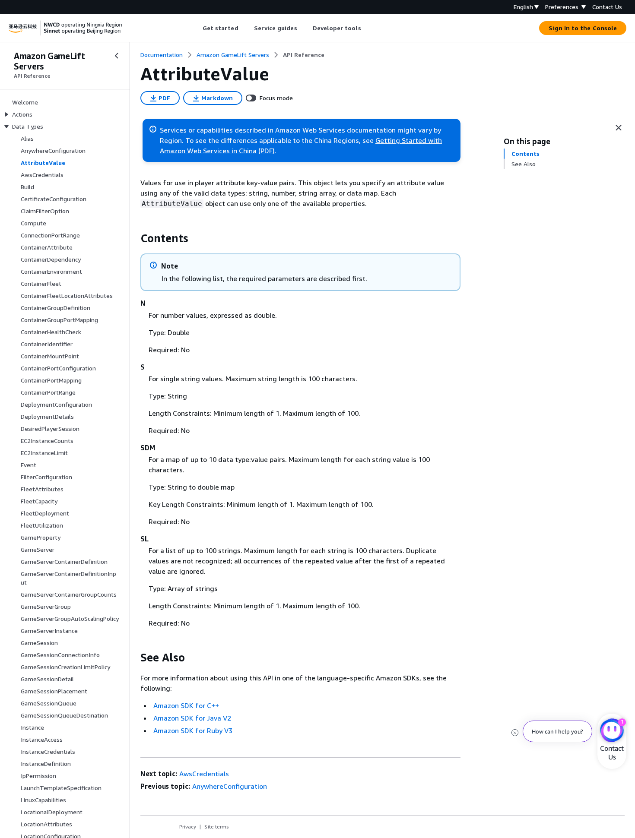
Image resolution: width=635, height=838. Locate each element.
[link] (303, 55)
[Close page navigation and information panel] (619, 128)
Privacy (187, 826)
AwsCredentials (204, 773)
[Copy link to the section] (133, 238)
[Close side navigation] (117, 56)
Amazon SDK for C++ (186, 705)
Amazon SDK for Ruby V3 (192, 730)
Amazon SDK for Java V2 (192, 718)
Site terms (216, 826)
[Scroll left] (195, 28)
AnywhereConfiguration (229, 786)
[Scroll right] (367, 28)
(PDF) (266, 150)
